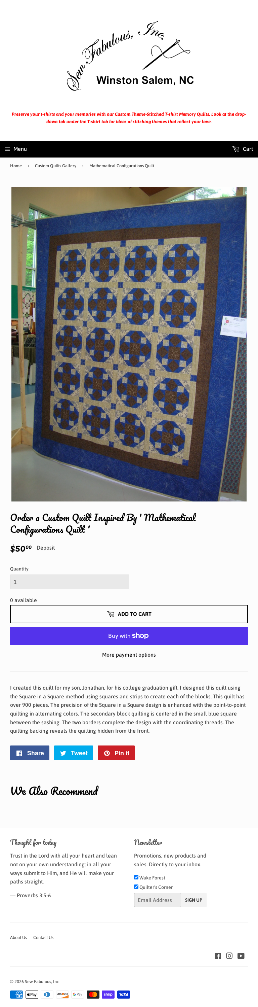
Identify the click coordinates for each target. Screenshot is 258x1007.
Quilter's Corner (155, 887)
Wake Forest (151, 877)
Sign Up (193, 900)
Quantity (19, 568)
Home (16, 165)
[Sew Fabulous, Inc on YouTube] (241, 956)
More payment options (129, 655)
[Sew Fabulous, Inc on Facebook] (217, 956)
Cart (247, 149)
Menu (20, 149)
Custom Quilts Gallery (55, 165)
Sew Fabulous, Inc (42, 981)
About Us (18, 937)
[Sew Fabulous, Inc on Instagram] (229, 956)
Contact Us (43, 937)
